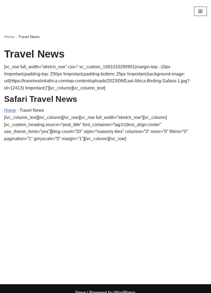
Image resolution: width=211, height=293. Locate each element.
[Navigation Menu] (200, 11)
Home (9, 36)
